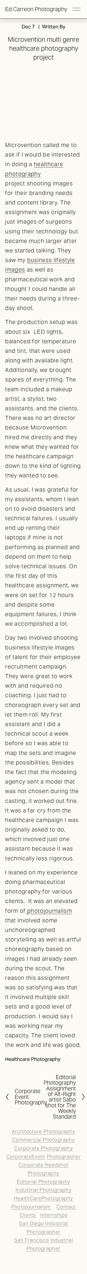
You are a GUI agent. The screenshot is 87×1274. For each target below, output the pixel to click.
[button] (14, 75)
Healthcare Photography (32, 1059)
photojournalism (49, 910)
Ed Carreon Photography (36, 9)
